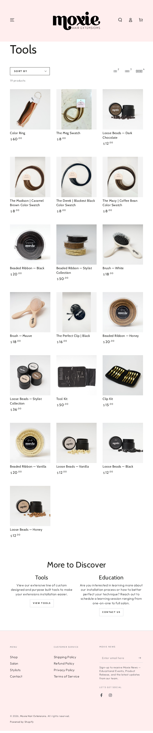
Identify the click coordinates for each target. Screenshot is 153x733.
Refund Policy (64, 663)
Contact (16, 676)
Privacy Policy (64, 670)
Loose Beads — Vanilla (72, 466)
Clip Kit (108, 399)
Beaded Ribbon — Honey (121, 336)
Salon (14, 663)
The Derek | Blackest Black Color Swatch (75, 203)
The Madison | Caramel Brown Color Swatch (27, 203)
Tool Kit (62, 399)
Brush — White (113, 268)
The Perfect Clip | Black (73, 336)
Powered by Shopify (22, 721)
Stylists (15, 670)
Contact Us (111, 612)
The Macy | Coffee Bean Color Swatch (120, 203)
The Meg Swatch (68, 133)
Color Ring (17, 133)
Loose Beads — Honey (26, 529)
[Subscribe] (140, 658)
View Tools (42, 603)
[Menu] (12, 20)
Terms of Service (66, 676)
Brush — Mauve (21, 336)
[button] (120, 20)
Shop (14, 657)
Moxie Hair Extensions (33, 715)
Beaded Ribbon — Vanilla (28, 466)
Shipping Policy (65, 657)
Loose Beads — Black (118, 466)
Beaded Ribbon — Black (27, 268)
